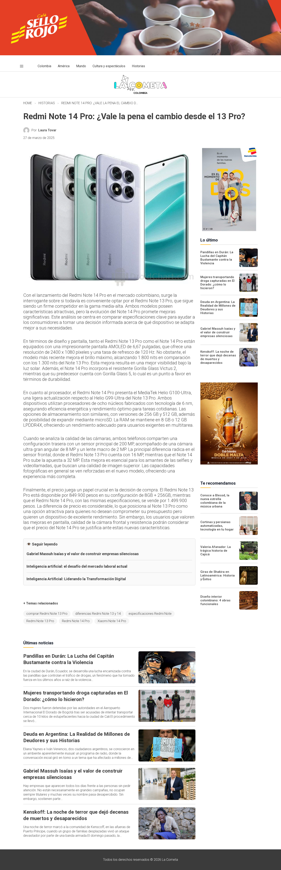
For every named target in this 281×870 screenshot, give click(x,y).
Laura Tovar (47, 130)
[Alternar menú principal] (21, 66)
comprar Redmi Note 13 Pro (46, 614)
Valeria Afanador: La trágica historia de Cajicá (215, 550)
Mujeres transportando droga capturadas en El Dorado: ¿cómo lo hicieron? (217, 282)
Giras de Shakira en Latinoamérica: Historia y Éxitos (217, 575)
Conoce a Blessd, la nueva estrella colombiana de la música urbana (214, 500)
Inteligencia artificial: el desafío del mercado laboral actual (77, 566)
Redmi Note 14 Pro (76, 621)
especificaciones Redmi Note (150, 614)
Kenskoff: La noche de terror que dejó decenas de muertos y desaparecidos (218, 357)
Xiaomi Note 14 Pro (112, 621)
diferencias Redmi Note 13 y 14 (98, 614)
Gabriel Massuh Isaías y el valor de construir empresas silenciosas (83, 554)
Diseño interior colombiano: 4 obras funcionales (215, 600)
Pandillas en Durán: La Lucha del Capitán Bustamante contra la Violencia (216, 257)
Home (27, 103)
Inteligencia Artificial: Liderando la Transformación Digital (76, 579)
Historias (46, 103)
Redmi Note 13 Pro (40, 621)
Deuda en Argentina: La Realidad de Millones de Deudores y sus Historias (218, 307)
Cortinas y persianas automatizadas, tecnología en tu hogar (217, 525)
